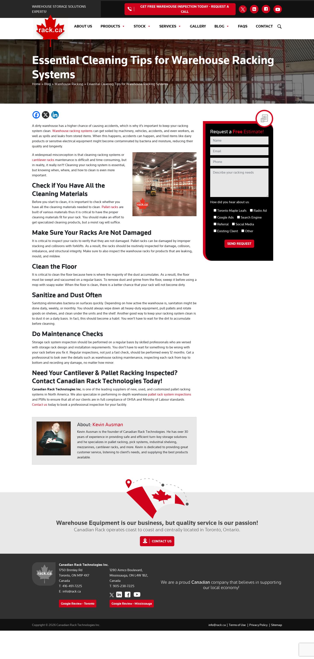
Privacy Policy (258, 625)
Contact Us (162, 541)
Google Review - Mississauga (132, 603)
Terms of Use (237, 625)
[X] (45, 115)
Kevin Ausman (107, 424)
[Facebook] (36, 115)
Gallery (198, 26)
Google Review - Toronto (77, 603)
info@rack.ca (72, 591)
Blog (219, 26)
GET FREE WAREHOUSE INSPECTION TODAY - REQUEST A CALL (184, 9)
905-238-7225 (123, 586)
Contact (264, 26)
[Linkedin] (55, 115)
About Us (83, 26)
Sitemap (276, 625)
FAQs (242, 26)
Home (36, 84)
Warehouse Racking (68, 84)
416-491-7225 (72, 586)
